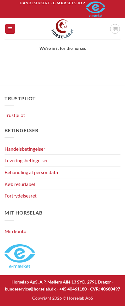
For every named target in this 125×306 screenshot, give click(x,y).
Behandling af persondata (31, 172)
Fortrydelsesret (21, 195)
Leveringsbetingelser (26, 160)
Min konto (15, 231)
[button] (10, 29)
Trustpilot (15, 115)
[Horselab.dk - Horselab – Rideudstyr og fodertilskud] (62, 29)
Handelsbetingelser (25, 149)
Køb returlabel (20, 184)
